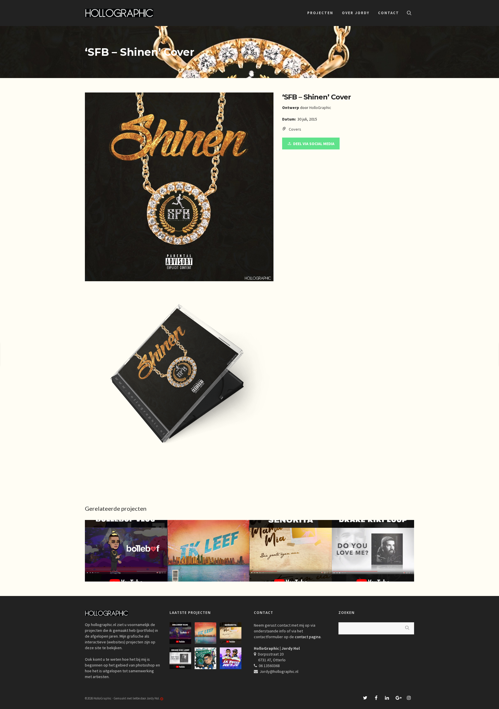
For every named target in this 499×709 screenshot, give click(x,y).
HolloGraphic (320, 107)
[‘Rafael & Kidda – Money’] (465, 354)
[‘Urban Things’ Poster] (30, 354)
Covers (295, 129)
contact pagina (308, 636)
